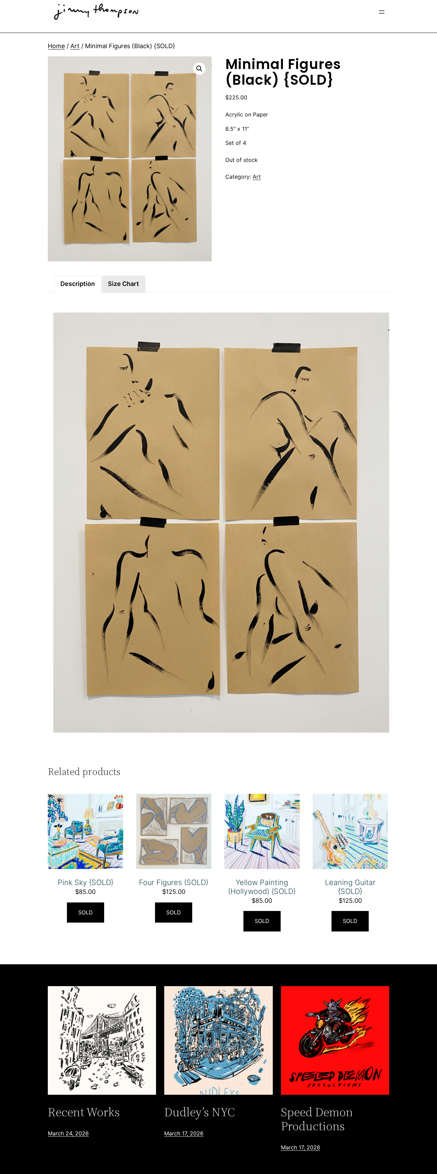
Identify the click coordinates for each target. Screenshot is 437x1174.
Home (56, 46)
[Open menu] (382, 12)
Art (75, 46)
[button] (199, 69)
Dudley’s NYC (199, 1112)
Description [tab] (77, 283)
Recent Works (84, 1112)
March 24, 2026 (68, 1133)
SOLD (85, 912)
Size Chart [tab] (123, 283)
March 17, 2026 (183, 1133)
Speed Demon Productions (317, 1119)
